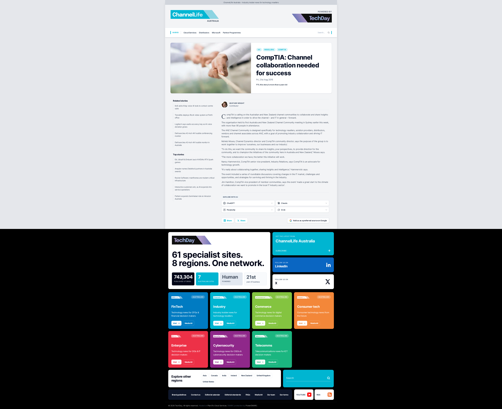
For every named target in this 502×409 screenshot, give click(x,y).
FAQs (248, 395)
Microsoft (216, 32)
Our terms (284, 395)
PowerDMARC (251, 405)
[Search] (328, 32)
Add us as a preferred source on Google (310, 220)
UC (259, 50)
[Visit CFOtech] (180, 297)
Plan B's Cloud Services (217, 405)
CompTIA (282, 50)
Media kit (188, 323)
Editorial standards (233, 395)
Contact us (195, 395)
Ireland (234, 375)
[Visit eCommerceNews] (264, 297)
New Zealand (246, 375)
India (224, 375)
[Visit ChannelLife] (222, 297)
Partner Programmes (232, 32)
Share (229, 220)
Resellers (269, 50)
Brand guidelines (179, 395)
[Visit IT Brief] (180, 336)
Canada (214, 375)
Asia (205, 375)
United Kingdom (263, 375)
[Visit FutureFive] (306, 297)
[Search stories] (328, 378)
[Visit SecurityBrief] (222, 336)
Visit (175, 323)
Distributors (204, 32)
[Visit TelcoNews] (264, 336)
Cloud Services (190, 32)
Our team (271, 395)
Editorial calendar (212, 395)
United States (208, 382)
